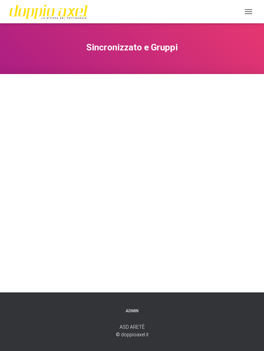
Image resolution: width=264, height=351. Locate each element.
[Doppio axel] (51, 11)
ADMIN (132, 310)
